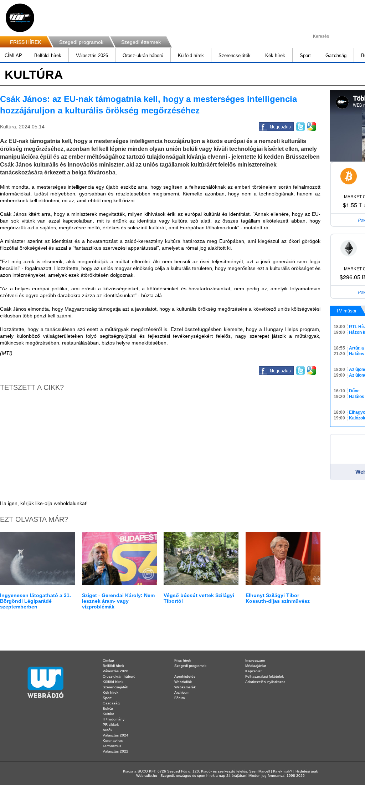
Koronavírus (113, 741)
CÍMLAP (13, 55)
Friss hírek (182, 660)
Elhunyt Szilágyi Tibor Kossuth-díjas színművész (278, 598)
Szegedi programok (81, 42)
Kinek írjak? (282, 771)
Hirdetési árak (306, 771)
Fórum (179, 698)
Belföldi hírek (47, 55)
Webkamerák (185, 687)
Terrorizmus (112, 746)
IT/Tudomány (113, 719)
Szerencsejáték (235, 55)
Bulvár (108, 708)
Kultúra (108, 714)
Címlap (108, 660)
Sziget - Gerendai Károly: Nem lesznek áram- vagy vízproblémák (118, 601)
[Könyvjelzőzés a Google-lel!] (311, 125)
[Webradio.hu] (20, 18)
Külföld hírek (191, 55)
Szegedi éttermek (141, 42)
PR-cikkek (111, 725)
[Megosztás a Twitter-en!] (300, 125)
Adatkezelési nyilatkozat (265, 682)
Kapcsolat (253, 671)
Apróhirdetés (184, 676)
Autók (107, 730)
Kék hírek (275, 55)
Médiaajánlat (255, 666)
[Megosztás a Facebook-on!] (276, 125)
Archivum (181, 692)
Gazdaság (335, 55)
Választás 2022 (115, 751)
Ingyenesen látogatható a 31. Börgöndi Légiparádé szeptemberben (35, 601)
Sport (305, 55)
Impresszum (255, 660)
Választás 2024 (115, 735)
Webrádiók (183, 682)
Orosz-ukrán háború (143, 55)
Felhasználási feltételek (264, 676)
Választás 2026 (92, 55)
